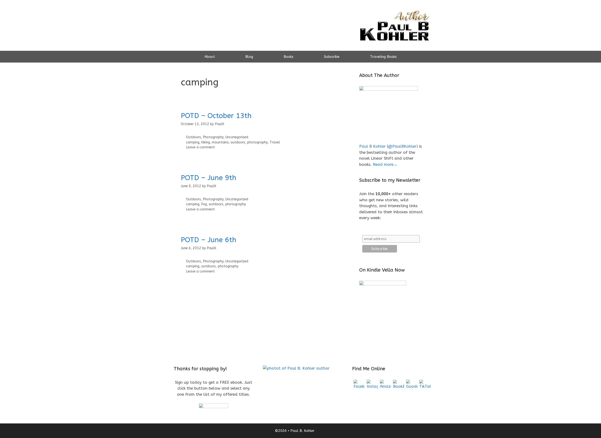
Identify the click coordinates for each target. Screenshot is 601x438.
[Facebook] (359, 385)
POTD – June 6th (208, 240)
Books (288, 57)
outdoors (238, 142)
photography (257, 142)
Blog (249, 57)
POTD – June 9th (208, 178)
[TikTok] (425, 385)
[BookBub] (398, 385)
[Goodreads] (411, 385)
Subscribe (331, 57)
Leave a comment (200, 147)
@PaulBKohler (402, 146)
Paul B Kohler (372, 146)
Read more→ (385, 164)
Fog (204, 204)
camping (192, 142)
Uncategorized (236, 137)
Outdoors (193, 137)
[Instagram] (372, 385)
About (209, 57)
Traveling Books (383, 57)
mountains (220, 142)
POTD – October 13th (216, 115)
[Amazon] (385, 385)
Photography (213, 137)
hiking (205, 142)
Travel (275, 142)
